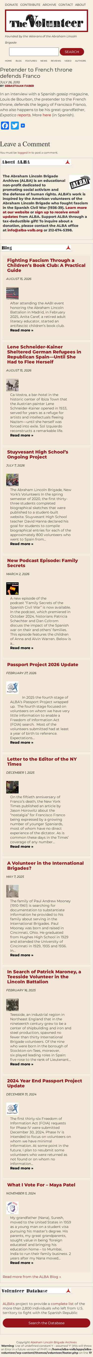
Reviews (56, 61)
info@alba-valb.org (25, 230)
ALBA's (9, 1303)
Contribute (30, 5)
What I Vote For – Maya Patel (41, 1185)
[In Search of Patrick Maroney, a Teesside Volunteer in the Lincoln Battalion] (14, 1004)
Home (8, 61)
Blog (19, 61)
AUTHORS (80, 61)
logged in (24, 152)
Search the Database (46, 1323)
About (80, 5)
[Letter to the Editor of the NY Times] (14, 787)
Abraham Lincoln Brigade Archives (54, 1342)
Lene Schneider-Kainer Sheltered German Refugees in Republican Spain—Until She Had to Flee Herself (44, 354)
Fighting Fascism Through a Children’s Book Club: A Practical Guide (46, 265)
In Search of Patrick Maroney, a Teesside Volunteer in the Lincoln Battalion (44, 977)
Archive (49, 5)
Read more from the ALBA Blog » (32, 1276)
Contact (66, 5)
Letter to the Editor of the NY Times (42, 761)
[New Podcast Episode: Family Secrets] (14, 588)
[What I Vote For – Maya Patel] (14, 1207)
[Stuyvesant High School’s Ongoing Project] (14, 480)
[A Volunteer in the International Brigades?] (14, 891)
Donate (11, 5)
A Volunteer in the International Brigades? (45, 865)
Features (31, 61)
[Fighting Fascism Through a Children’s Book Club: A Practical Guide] (14, 293)
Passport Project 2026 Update (42, 664)
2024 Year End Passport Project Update (44, 1083)
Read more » (21, 330)
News (43, 61)
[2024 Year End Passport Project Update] (14, 1108)
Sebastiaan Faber (19, 86)
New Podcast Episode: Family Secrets (42, 563)
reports (24, 115)
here (47, 115)
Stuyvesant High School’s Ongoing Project (37, 454)
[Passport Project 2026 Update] (14, 687)
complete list (62, 1303)
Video (67, 61)
